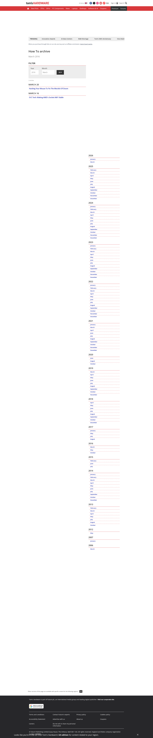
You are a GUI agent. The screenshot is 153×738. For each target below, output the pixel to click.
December (93, 198)
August (92, 187)
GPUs (48, 8)
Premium (115, 8)
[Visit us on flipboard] (104, 3)
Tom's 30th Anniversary (102, 39)
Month (44, 68)
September (93, 190)
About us (79, 719)
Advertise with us (59, 719)
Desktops (83, 8)
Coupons (103, 8)
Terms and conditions (36, 715)
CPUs (42, 8)
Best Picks (34, 8)
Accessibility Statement (37, 719)
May (91, 178)
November (93, 196)
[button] (123, 3)
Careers (31, 724)
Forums (123, 8)
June (91, 181)
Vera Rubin (121, 39)
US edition (63, 735)
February (93, 170)
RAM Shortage (83, 39)
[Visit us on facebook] (91, 3)
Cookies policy (105, 715)
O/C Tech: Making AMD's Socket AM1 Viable (46, 97)
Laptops (75, 8)
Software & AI (93, 8)
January (92, 159)
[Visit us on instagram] (97, 3)
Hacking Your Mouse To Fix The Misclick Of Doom (48, 88)
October (93, 193)
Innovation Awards (48, 39)
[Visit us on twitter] (94, 3)
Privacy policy (81, 715)
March (92, 162)
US (81, 691)
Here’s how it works (86, 44)
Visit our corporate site (106, 699)
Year (32, 68)
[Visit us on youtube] (101, 3)
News (68, 8)
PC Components (58, 8)
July (91, 184)
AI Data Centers (66, 39)
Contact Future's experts (61, 715)
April (92, 176)
